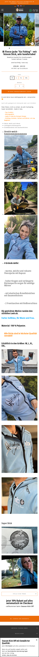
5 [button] (15, 48)
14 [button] (28, 48)
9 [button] (21, 48)
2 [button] (11, 48)
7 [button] (18, 48)
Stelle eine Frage (19, 593)
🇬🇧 (21, 6)
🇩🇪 (15, 6)
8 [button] (19, 48)
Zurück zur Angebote (21, 618)
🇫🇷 (18, 6)
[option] (19, 2)
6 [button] (16, 48)
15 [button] (29, 48)
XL (21, 78)
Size (19, 74)
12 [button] (25, 48)
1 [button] (9, 48)
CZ (24, 6)
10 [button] (22, 48)
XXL (26, 78)
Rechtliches (19, 633)
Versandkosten (24, 68)
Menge (19, 82)
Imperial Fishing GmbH (19, 628)
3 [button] (12, 48)
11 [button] (24, 48)
